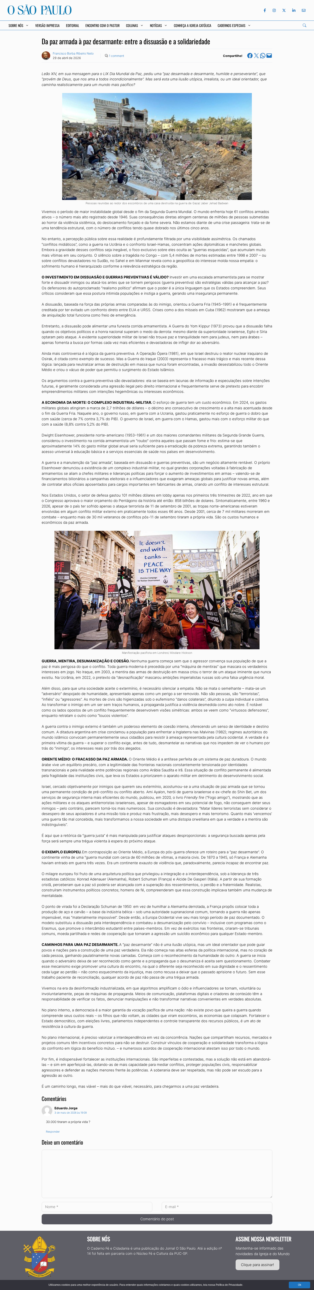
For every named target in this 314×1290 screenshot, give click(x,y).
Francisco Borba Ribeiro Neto (73, 53)
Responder (53, 1131)
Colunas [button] (132, 25)
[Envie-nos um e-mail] (303, 10)
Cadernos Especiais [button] (231, 25)
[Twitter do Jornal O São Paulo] (284, 10)
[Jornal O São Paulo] (39, 13)
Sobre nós (98, 1239)
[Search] (304, 25)
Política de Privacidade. (229, 1284)
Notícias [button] (156, 25)
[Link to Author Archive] (46, 55)
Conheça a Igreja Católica (192, 25)
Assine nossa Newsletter (263, 1239)
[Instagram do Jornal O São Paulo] (274, 10)
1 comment (116, 56)
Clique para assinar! (257, 1265)
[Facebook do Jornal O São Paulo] (265, 10)
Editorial (72, 25)
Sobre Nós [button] (16, 25)
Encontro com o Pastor (102, 25)
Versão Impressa (47, 25)
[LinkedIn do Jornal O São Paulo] (293, 10)
